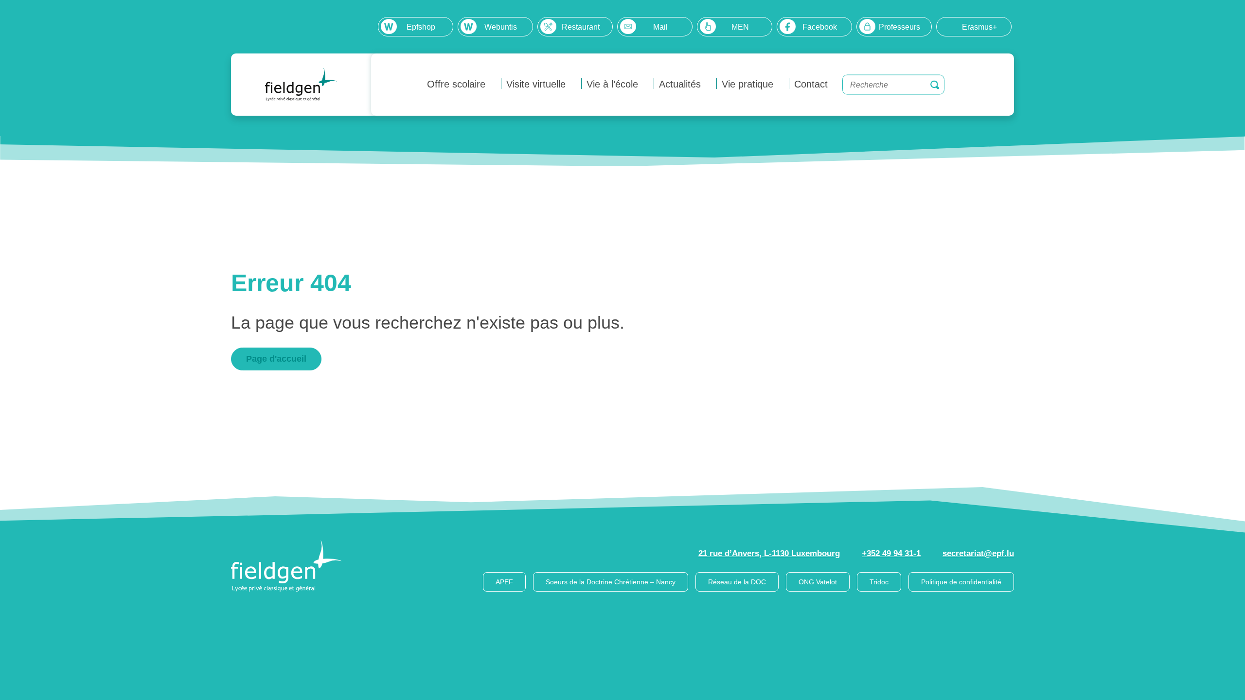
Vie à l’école (612, 84)
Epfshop (421, 27)
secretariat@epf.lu (978, 553)
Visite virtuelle (536, 84)
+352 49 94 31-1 (891, 553)
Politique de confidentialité (961, 582)
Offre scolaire (456, 84)
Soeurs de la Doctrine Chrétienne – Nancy (611, 582)
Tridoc (879, 582)
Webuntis (500, 27)
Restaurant (581, 27)
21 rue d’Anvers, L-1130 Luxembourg (769, 553)
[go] (934, 84)
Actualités (680, 84)
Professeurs (899, 27)
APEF (504, 582)
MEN (740, 27)
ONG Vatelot (818, 582)
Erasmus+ (979, 27)
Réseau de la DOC (737, 582)
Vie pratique (747, 84)
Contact (811, 84)
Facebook (819, 27)
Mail (660, 27)
